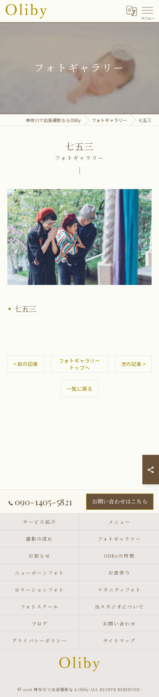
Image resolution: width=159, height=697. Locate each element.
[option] (79, 237)
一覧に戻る (79, 388)
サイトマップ (119, 640)
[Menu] (147, 10)
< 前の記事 (25, 363)
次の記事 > (133, 363)
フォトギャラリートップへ (79, 364)
